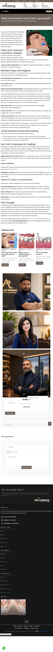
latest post (9, 21)
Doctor (24, 1)
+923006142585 (27, 6)
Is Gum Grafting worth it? (41, 253)
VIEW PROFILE (26, 407)
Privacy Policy (18, 628)
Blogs (30, 1)
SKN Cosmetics (33, 219)
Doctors (26, 626)
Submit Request (10, 413)
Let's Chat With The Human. (6, 634)
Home (3, 21)
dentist (29, 60)
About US (18, 1)
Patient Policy (34, 628)
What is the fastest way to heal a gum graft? (24, 21)
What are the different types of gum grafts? (25, 254)
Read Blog (5, 265)
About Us (20, 626)
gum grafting (14, 169)
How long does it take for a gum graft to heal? (9, 254)
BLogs (30, 626)
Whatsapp (49, 11)
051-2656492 (36, 6)
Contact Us (37, 1)
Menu (6, 11)
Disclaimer (26, 628)
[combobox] (30, 398)
